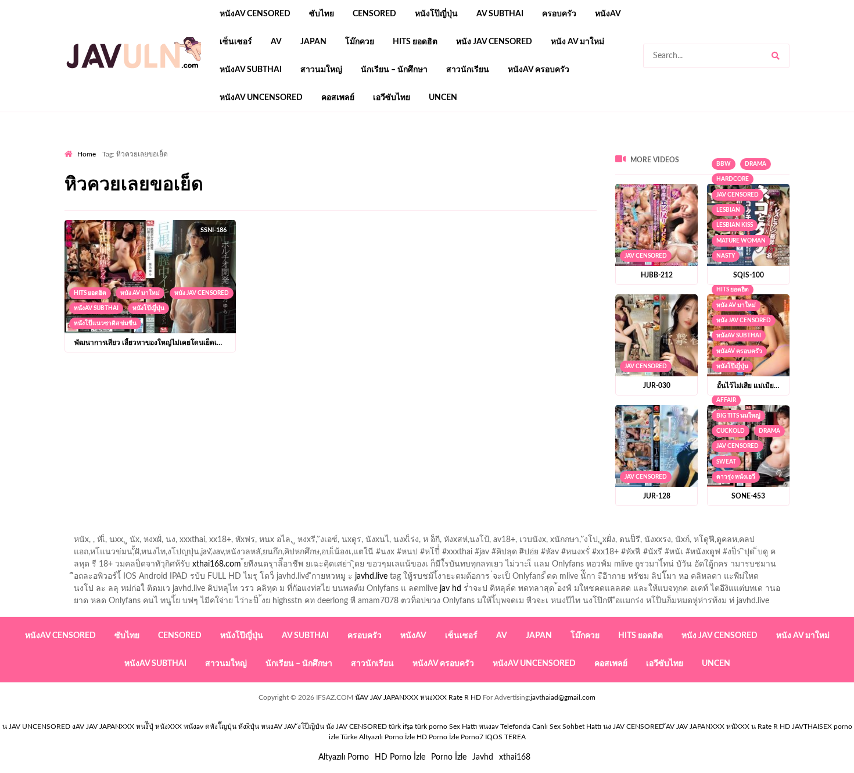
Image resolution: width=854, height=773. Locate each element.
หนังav (608, 14)
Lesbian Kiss (734, 225)
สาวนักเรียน (467, 70)
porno (75, 146)
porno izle (105, 146)
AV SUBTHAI (499, 14)
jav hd (450, 589)
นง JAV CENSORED (633, 726)
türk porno (431, 726)
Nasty (725, 256)
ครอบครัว (559, 14)
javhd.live (371, 576)
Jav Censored (646, 256)
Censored (374, 14)
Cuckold (730, 431)
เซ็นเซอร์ (236, 42)
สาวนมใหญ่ (321, 70)
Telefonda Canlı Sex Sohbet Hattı (550, 726)
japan (313, 42)
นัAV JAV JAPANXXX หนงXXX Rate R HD (418, 697)
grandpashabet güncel (538, 146)
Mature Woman (741, 241)
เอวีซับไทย (391, 98)
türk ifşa (401, 726)
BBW (723, 164)
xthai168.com (216, 564)
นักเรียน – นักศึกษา (394, 70)
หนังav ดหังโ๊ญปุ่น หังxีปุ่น (221, 726)
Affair (726, 400)
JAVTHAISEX (812, 726)
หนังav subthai (251, 70)
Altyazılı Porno (343, 757)
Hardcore (732, 179)
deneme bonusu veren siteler (225, 146)
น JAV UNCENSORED (36, 726)
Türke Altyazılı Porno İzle (377, 736)
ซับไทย (321, 14)
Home (86, 154)
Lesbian (728, 210)
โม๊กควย (359, 42)
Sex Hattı (463, 726)
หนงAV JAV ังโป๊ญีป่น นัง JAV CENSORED (324, 726)
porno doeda (148, 146)
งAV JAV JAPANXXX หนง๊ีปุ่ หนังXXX (127, 726)
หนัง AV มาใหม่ (577, 42)
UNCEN (443, 98)
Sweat (726, 462)
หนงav (488, 726)
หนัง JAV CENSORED (494, 42)
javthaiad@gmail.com (562, 697)
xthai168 (514, 757)
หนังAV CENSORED (255, 14)
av (276, 42)
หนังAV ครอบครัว (538, 70)
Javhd (482, 757)
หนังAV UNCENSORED (261, 98)
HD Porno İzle (400, 757)
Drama (755, 164)
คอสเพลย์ (337, 98)
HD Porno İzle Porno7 (450, 736)
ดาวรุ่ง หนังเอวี (735, 477)
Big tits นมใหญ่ (738, 416)
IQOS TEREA (505, 736)
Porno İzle (449, 757)
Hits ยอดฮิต (415, 42)
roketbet (475, 146)
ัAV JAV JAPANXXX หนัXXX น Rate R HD (728, 726)
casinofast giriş (424, 146)
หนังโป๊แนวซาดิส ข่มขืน (105, 323)
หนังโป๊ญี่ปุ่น (436, 14)
